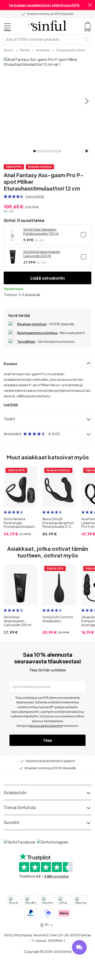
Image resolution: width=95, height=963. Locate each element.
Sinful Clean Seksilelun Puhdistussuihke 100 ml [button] (41, 231)
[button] (90, 5)
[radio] (5, 196)
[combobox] (43, 39)
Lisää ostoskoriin (47, 278)
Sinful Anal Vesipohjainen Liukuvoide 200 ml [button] (41, 254)
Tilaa (47, 740)
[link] (8, 50)
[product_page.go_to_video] (86, 151)
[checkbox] (83, 234)
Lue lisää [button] (11, 404)
